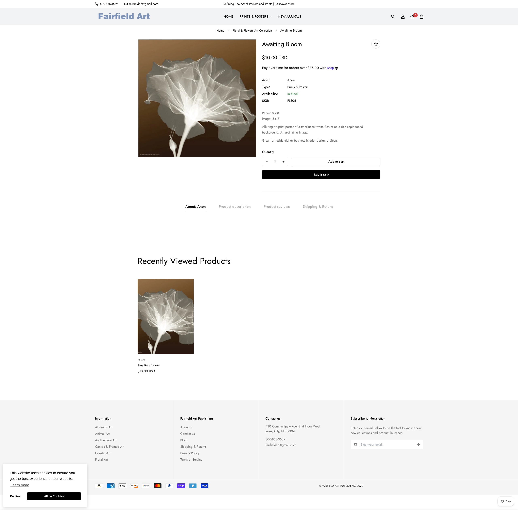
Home (220, 30)
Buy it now (321, 174)
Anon (291, 80)
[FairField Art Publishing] (125, 16)
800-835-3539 (275, 439)
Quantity (268, 152)
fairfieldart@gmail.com (280, 445)
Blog (183, 440)
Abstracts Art (104, 427)
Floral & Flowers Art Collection (252, 30)
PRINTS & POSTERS (254, 16)
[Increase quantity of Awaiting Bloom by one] (283, 161)
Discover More (285, 4)
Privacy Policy (189, 453)
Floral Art (101, 459)
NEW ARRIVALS (289, 16)
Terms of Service (191, 459)
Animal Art (102, 433)
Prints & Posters (297, 87)
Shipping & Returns (193, 446)
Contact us (187, 433)
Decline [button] (15, 496)
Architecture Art (106, 440)
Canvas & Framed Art (109, 446)
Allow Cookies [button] (54, 496)
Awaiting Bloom (149, 365)
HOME (228, 16)
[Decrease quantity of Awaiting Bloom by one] (266, 161)
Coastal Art (102, 453)
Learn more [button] (20, 485)
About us (186, 427)
